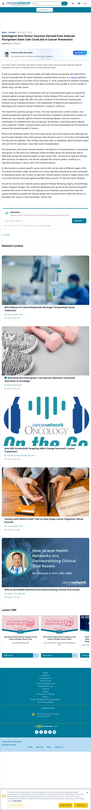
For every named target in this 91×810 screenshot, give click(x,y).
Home (30, 747)
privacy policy (46, 225)
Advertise (45, 675)
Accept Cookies (65, 805)
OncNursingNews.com (45, 683)
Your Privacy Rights (46, 702)
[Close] (87, 792)
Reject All (80, 805)
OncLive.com (45, 681)
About (45, 673)
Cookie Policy (17, 801)
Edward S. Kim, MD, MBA (16, 594)
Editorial (45, 689)
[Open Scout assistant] (79, 3)
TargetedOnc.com (45, 686)
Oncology (6, 235)
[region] (45, 799)
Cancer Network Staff (15, 314)
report (73, 77)
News (49, 747)
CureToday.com (45, 678)
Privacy (45, 697)
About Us (39, 747)
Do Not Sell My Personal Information (45, 699)
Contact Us (59, 747)
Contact (45, 691)
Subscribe (78, 221)
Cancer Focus (43, 10)
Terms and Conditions (45, 694)
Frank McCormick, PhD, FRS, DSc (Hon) (21, 455)
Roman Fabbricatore (14, 385)
